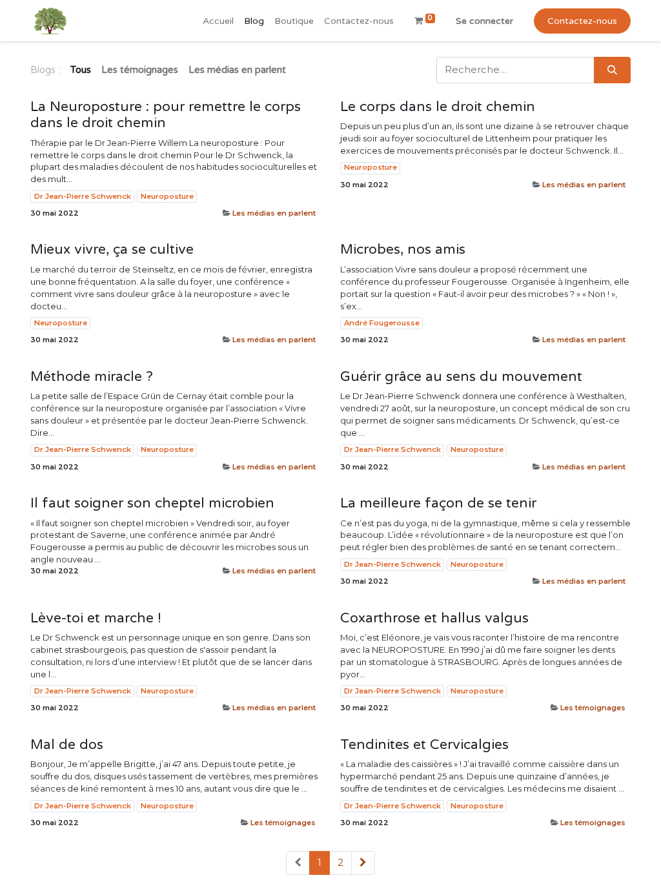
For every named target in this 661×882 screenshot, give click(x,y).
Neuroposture (167, 196)
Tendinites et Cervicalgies (424, 745)
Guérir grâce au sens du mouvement (461, 377)
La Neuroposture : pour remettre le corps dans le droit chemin (165, 115)
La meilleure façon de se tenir (438, 503)
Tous (80, 70)
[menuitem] (218, 21)
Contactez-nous (582, 20)
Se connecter (484, 20)
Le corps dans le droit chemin (437, 107)
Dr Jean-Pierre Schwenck (82, 196)
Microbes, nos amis (402, 249)
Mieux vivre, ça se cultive (112, 249)
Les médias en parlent (274, 213)
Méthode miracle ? (91, 377)
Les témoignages (592, 707)
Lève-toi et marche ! (95, 618)
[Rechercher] (612, 70)
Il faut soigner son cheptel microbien (152, 503)
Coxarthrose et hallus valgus (434, 618)
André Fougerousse (382, 322)
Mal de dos (66, 745)
